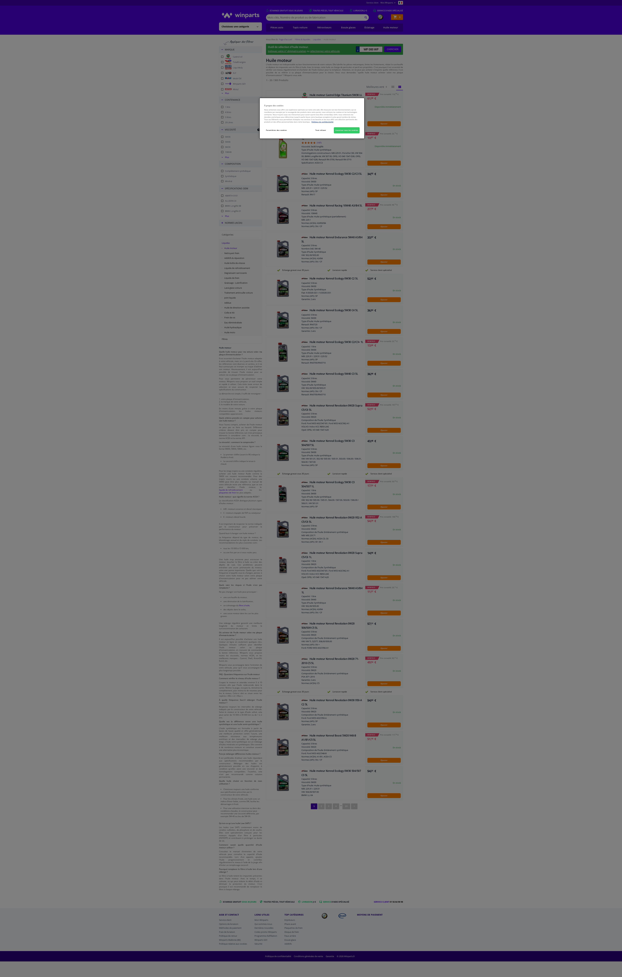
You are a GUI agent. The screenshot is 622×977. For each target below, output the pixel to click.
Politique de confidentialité (322, 122)
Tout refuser (320, 130)
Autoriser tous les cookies (346, 130)
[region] (312, 118)
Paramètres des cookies (276, 130)
